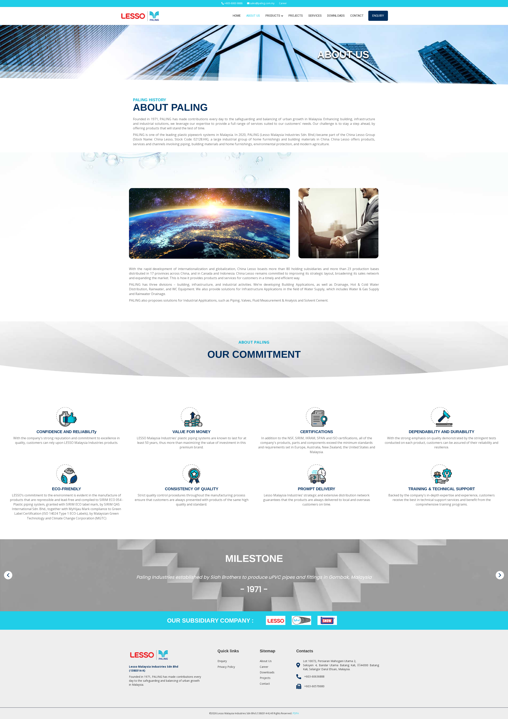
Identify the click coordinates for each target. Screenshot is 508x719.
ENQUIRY (378, 15)
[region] (254, 575)
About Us (266, 661)
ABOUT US (253, 15)
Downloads (267, 672)
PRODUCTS (273, 15)
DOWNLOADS (336, 15)
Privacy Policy (226, 667)
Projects (265, 678)
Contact (265, 683)
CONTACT (357, 15)
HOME (237, 15)
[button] (8, 575)
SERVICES (315, 15)
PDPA (296, 713)
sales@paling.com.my (262, 3)
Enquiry (222, 661)
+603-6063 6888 (233, 3)
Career (283, 3)
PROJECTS (296, 15)
